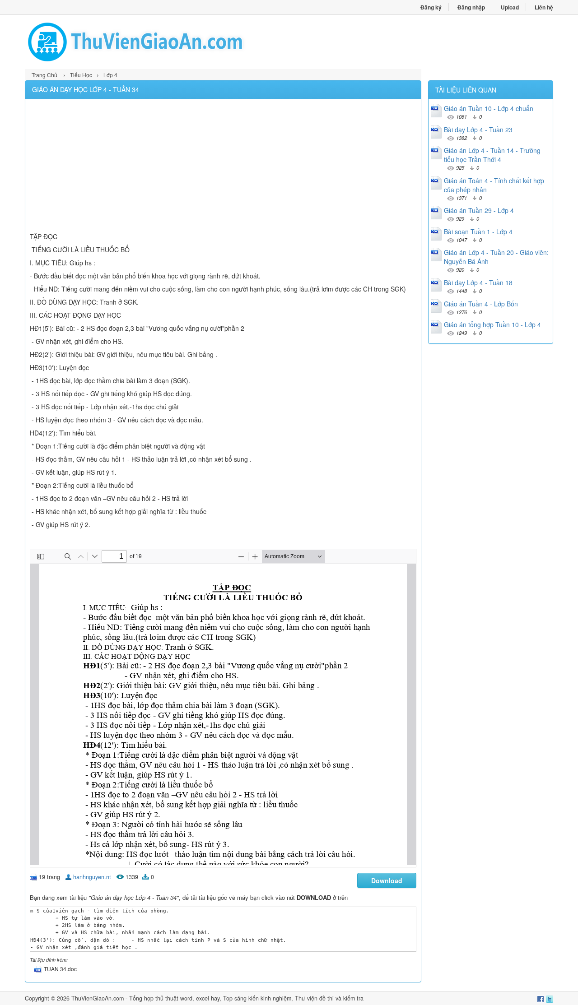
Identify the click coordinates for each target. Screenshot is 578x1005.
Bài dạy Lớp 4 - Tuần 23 (478, 129)
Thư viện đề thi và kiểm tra (329, 998)
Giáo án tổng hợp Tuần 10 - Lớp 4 (492, 324)
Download (386, 880)
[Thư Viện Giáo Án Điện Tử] (157, 42)
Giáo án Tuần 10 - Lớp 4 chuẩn (488, 108)
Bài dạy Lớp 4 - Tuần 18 (478, 282)
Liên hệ (544, 7)
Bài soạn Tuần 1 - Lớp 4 (478, 231)
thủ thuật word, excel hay (187, 998)
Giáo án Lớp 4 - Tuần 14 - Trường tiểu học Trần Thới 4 (492, 155)
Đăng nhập (471, 7)
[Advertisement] (223, 167)
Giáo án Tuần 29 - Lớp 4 (479, 210)
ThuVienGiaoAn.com (97, 998)
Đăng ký (431, 7)
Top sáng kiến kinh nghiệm (257, 998)
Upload (510, 7)
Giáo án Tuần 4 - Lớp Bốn (481, 303)
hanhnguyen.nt (92, 877)
